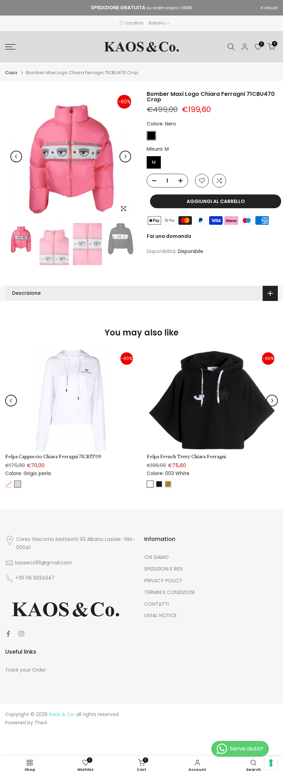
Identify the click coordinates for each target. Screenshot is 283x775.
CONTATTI (156, 604)
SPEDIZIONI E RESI (163, 569)
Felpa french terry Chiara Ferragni (186, 456)
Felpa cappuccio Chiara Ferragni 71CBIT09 (53, 456)
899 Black (159, 483)
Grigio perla (17, 483)
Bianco (8, 483)
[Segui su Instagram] (21, 634)
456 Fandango (168, 483)
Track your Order (25, 670)
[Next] (125, 156)
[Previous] (16, 156)
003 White (150, 483)
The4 (41, 722)
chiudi (15, 8)
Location (134, 23)
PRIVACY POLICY (163, 580)
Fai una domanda (169, 236)
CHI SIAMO (156, 557)
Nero (151, 135)
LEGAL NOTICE (160, 615)
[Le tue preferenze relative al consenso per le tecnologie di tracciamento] (270, 762)
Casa (11, 72)
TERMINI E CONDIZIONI (169, 592)
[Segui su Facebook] (8, 634)
